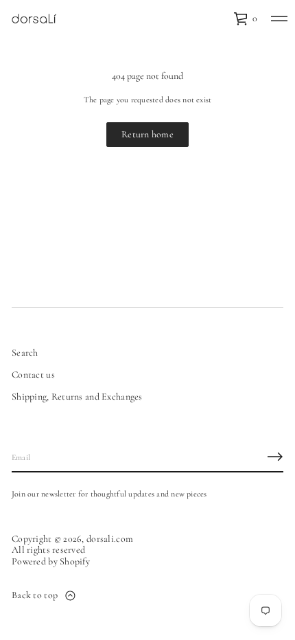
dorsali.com (109, 539)
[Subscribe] (275, 456)
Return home (147, 134)
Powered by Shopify (51, 561)
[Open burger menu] (279, 18)
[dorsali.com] (34, 18)
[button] (245, 18)
